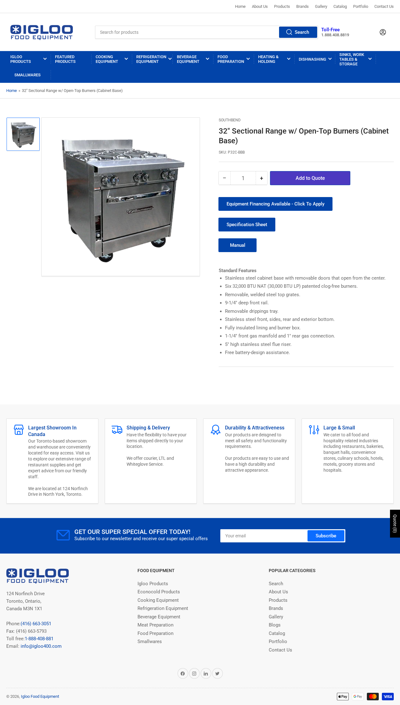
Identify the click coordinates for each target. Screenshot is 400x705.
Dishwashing (312, 59)
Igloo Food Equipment (40, 696)
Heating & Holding (268, 59)
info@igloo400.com (40, 646)
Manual (237, 245)
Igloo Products (20, 59)
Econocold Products (159, 592)
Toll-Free (330, 30)
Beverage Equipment (188, 59)
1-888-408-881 (39, 639)
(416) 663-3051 (36, 623)
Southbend (230, 120)
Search (302, 32)
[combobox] (206, 32)
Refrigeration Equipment (151, 59)
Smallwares (27, 75)
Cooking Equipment (107, 59)
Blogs (275, 625)
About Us (260, 6)
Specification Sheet (247, 224)
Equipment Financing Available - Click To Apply (275, 204)
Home (240, 6)
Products (282, 6)
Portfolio (360, 6)
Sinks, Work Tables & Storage (351, 59)
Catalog (340, 6)
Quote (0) (395, 524)
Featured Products (65, 59)
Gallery (321, 6)
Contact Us (384, 6)
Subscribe (326, 536)
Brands (302, 6)
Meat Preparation (155, 625)
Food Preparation (231, 59)
